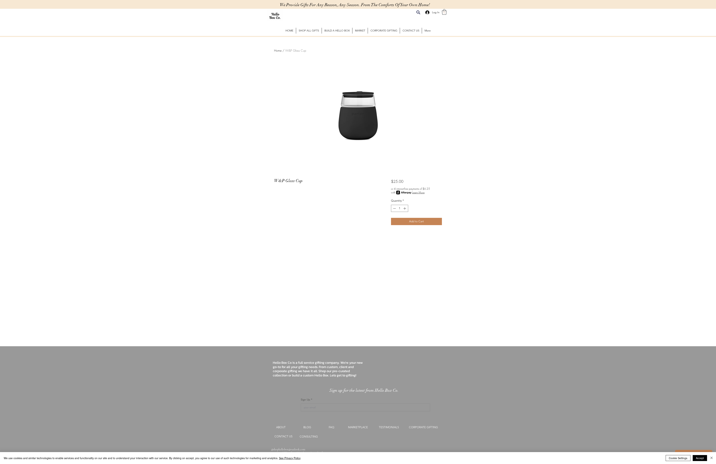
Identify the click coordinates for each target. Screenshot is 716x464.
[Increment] (405, 208)
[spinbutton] (399, 208)
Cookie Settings (678, 458)
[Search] (418, 12)
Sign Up (306, 399)
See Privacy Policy (290, 458)
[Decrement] (394, 208)
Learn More (418, 192)
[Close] (711, 458)
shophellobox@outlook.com (289, 449)
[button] (444, 12)
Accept (700, 458)
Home (278, 50)
